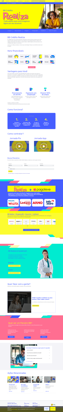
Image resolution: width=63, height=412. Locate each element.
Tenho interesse (35, 305)
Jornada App (40, 138)
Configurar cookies (46, 408)
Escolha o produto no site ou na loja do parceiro (17, 124)
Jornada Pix (15, 138)
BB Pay (27, 337)
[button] (19, 146)
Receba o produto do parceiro (46, 124)
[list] (31, 122)
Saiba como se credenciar (14, 265)
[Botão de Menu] (1, 1)
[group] (31, 16)
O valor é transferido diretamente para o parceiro (36, 124)
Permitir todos (53, 408)
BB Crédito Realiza (20, 14)
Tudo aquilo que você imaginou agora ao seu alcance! (18, 25)
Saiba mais (10, 391)
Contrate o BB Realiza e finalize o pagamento (26, 124)
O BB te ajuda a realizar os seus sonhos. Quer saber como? (42, 298)
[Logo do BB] (3, 1)
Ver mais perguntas (29, 361)
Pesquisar (10, 171)
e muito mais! (31, 67)
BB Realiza (11, 336)
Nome (9, 167)
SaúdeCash (44, 336)
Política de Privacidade (13, 409)
